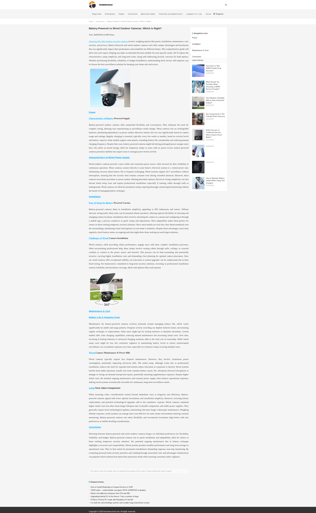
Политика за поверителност (171, 14)
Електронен (110, 14)
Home (91, 21)
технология (132, 14)
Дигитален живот (148, 14)
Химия (121, 14)
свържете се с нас (194, 14)
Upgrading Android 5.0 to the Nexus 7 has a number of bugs (115, 496)
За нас (208, 14)
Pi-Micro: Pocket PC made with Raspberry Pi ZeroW (112, 500)
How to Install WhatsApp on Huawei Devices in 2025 (112, 487)
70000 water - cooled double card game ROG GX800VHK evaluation (118, 490)
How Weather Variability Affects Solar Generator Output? (215, 100)
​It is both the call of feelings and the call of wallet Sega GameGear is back (120, 503)
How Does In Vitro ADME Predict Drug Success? (213, 68)
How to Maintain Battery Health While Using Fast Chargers (215, 180)
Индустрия (96, 14)
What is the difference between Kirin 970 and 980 (110, 493)
